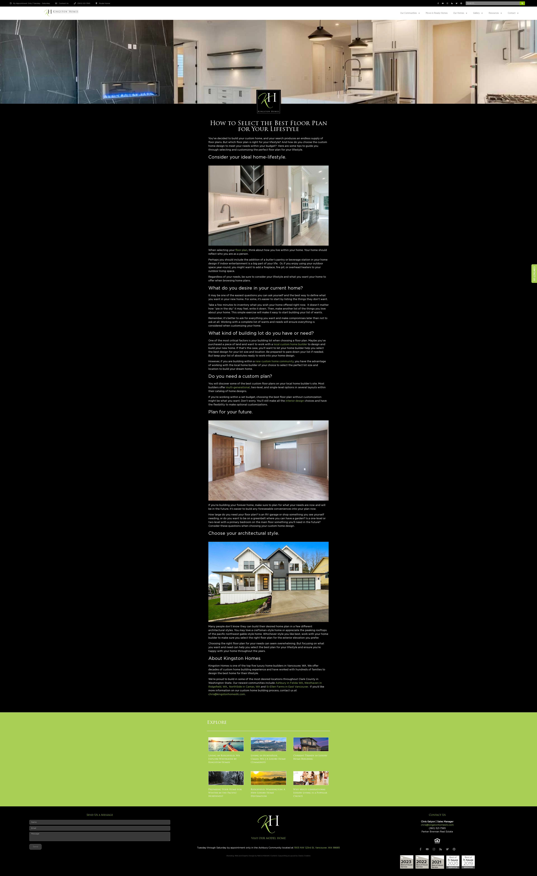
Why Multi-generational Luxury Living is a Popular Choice (310, 792)
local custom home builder (290, 344)
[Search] (522, 3)
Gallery (476, 13)
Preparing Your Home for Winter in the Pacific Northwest (225, 792)
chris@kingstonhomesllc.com (226, 694)
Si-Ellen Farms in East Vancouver (287, 687)
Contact (511, 13)
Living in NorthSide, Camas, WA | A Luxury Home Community (268, 759)
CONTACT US (534, 273)
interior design (295, 401)
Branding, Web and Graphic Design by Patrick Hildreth (248, 856)
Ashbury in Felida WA (289, 683)
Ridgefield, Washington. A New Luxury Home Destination (268, 792)
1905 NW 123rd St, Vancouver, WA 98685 (317, 848)
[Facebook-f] (438, 3)
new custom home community (274, 361)
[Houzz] (452, 3)
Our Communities (408, 13)
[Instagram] (447, 3)
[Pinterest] (461, 3)
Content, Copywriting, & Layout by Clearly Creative (290, 856)
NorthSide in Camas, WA (244, 687)
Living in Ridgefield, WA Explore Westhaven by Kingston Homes (224, 759)
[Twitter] (456, 3)
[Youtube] (442, 3)
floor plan (241, 250)
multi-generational (238, 387)
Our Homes (458, 13)
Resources (494, 13)
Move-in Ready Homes (437, 13)
